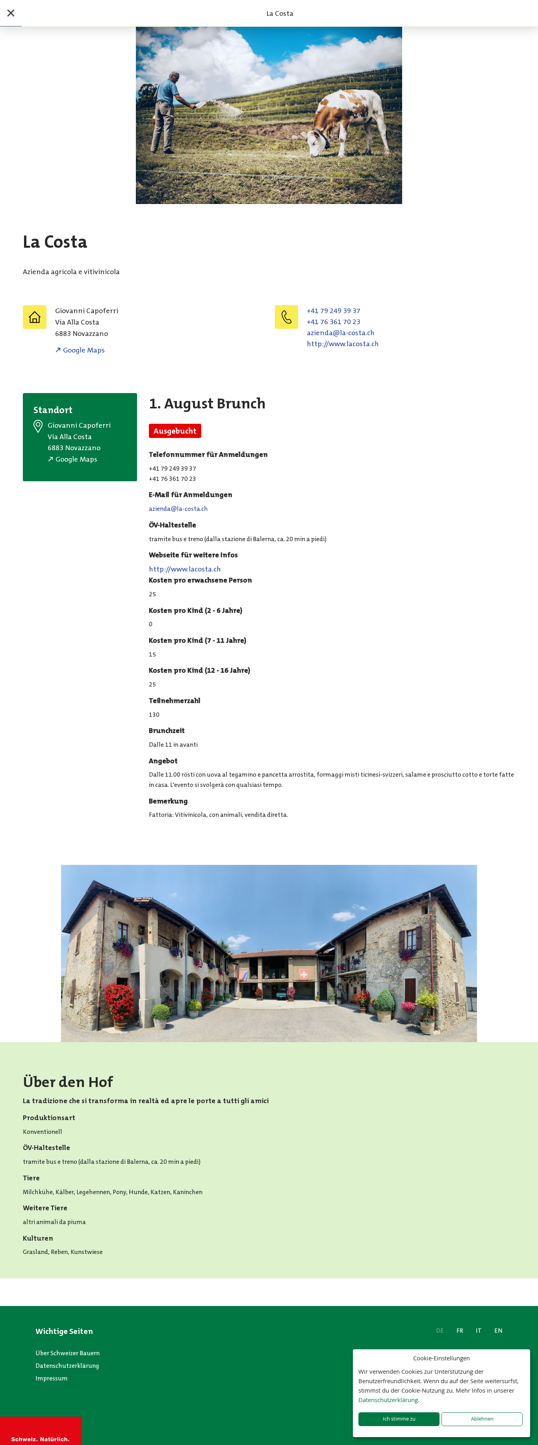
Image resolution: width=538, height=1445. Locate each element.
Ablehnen (482, 1418)
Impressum (51, 1378)
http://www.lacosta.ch (343, 344)
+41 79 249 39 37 (333, 310)
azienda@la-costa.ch (341, 333)
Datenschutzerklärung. (388, 1400)
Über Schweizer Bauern (67, 1353)
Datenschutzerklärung (67, 1366)
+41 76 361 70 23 (333, 321)
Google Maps (84, 350)
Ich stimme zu (399, 1418)
